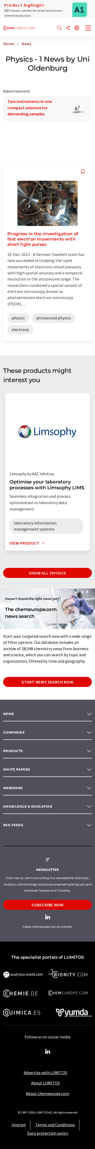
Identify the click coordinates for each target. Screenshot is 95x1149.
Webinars (13, 788)
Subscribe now (47, 904)
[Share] (68, 28)
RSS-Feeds (13, 825)
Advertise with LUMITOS (45, 1072)
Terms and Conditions (55, 1124)
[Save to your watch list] (83, 171)
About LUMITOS (45, 1082)
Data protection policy (47, 1133)
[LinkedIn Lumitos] (47, 1051)
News (8, 714)
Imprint (19, 1124)
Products (13, 751)
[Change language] (76, 28)
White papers (16, 769)
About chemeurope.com (47, 1093)
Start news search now (47, 682)
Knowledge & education (27, 806)
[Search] (59, 28)
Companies (14, 732)
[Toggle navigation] (88, 28)
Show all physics (47, 573)
